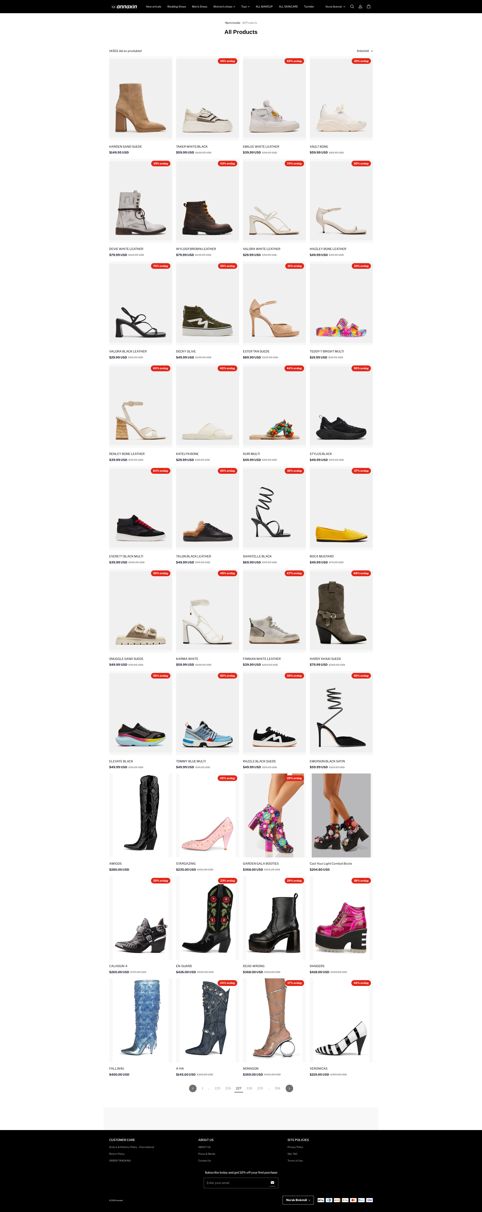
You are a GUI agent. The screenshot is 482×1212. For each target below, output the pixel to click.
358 (277, 1088)
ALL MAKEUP (264, 6)
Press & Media (206, 1153)
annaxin (119, 1200)
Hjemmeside (232, 22)
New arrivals (153, 6)
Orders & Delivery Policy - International (131, 1147)
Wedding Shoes (176, 6)
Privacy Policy (295, 1147)
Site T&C (293, 1153)
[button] (352, 6)
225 (217, 1088)
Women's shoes (222, 6)
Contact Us (204, 1160)
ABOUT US (204, 1147)
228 (249, 1088)
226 (228, 1088)
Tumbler (309, 6)
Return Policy (117, 1153)
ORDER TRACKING (120, 1160)
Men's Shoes (199, 6)
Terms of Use (295, 1160)
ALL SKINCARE (288, 6)
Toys (244, 6)
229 (260, 1088)
